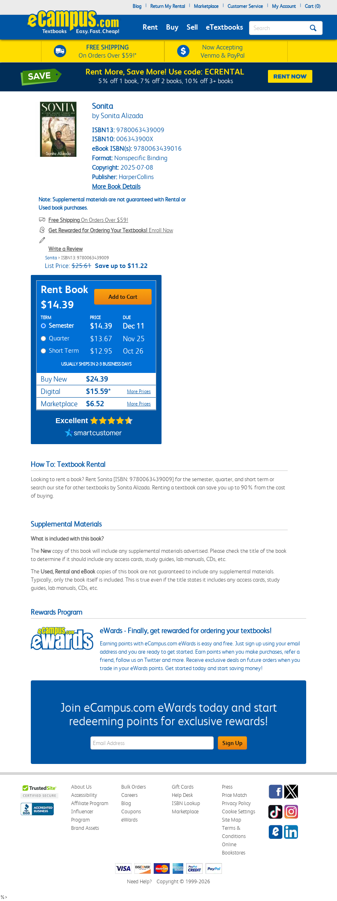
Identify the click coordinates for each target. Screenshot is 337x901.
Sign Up (232, 743)
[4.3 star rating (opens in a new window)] (111, 421)
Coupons (131, 811)
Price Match (234, 795)
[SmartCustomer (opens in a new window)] (93, 434)
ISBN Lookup (186, 803)
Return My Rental (167, 6)
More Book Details (116, 186)
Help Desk (182, 795)
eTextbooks (224, 27)
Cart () (313, 6)
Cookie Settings (238, 811)
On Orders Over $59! (88, 220)
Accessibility (84, 795)
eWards (129, 820)
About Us (81, 787)
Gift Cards (183, 787)
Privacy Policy (236, 803)
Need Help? (139, 881)
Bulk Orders (133, 787)
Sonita (51, 258)
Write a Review (65, 248)
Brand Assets (85, 828)
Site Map (231, 820)
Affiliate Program (89, 803)
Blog (137, 6)
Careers (129, 795)
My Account (284, 6)
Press (227, 787)
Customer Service (245, 6)
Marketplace (206, 6)
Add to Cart (122, 296)
